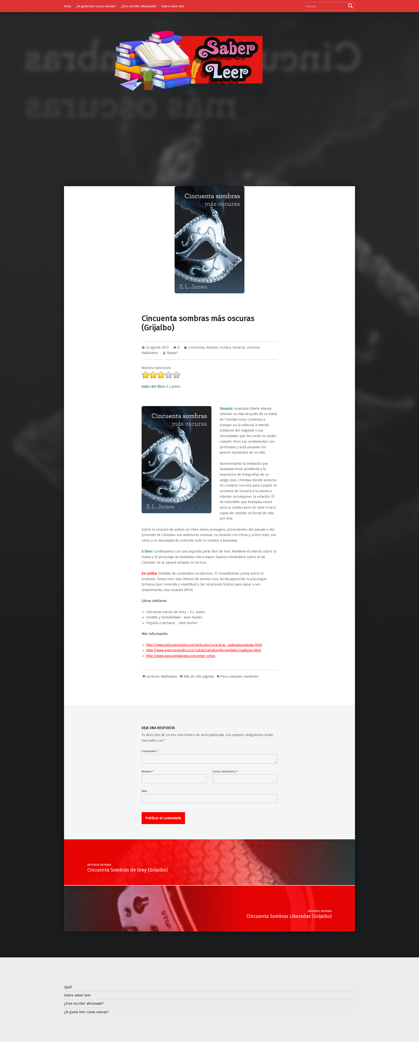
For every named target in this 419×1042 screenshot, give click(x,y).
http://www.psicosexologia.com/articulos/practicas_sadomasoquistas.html (204, 645)
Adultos (212, 347)
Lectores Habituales (161, 676)
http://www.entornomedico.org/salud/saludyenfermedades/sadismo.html (203, 650)
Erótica (225, 347)
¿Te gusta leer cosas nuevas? (96, 6)
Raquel (172, 353)
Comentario (150, 751)
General (239, 347)
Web (144, 791)
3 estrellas (196, 347)
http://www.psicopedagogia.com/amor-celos (180, 656)
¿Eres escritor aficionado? (139, 6)
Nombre (147, 771)
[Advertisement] (209, 150)
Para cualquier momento (239, 676)
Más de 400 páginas (199, 676)
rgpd (68, 987)
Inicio (67, 6)
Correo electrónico (225, 771)
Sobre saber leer (172, 6)
